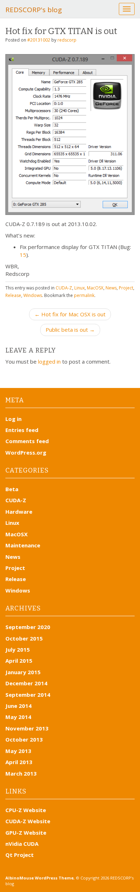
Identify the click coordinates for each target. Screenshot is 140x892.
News (111, 288)
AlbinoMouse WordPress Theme (39, 878)
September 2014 (27, 694)
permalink (84, 295)
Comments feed (27, 441)
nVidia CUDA (21, 843)
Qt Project (19, 854)
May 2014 (18, 716)
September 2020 (27, 626)
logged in (49, 361)
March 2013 (21, 773)
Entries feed (21, 429)
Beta (11, 489)
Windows (32, 295)
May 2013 (18, 750)
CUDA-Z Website (27, 821)
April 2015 (18, 660)
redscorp (66, 40)
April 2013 (18, 762)
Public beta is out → (70, 329)
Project (126, 288)
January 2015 (23, 672)
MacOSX (95, 288)
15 (23, 254)
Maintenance (22, 545)
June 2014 (18, 705)
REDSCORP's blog (33, 9)
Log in (13, 418)
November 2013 (26, 728)
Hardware (18, 511)
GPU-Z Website (25, 832)
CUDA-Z (64, 288)
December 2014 (26, 683)
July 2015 (17, 649)
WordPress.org (25, 452)
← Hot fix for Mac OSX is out (70, 314)
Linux (79, 288)
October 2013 (24, 739)
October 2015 (24, 638)
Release (13, 295)
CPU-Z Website (25, 810)
